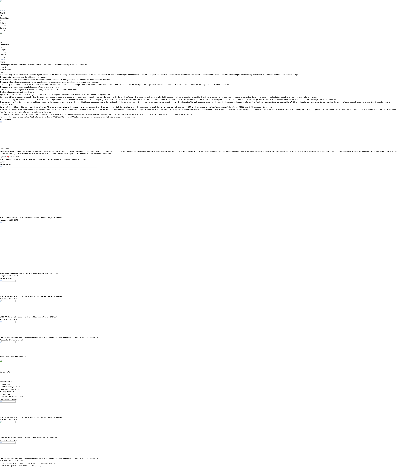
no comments (6, 72)
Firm (2, 15)
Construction (6, 69)
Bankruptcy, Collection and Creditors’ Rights (57, 154)
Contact (3, 30)
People (2, 20)
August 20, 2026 (7, 220)
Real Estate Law (95, 154)
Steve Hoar (5, 67)
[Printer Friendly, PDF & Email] (10, 156)
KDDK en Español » (9, 466)
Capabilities (4, 18)
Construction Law (80, 154)
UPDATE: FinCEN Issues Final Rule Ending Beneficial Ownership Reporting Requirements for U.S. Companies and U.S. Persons (49, 337)
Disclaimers (23, 466)
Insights (3, 23)
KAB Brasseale (18, 340)
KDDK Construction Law (115, 117)
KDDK (16, 220)
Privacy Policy (35, 466)
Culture (3, 25)
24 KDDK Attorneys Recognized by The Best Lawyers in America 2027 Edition (29, 273)
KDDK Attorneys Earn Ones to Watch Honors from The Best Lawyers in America (31, 217)
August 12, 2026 (6, 340)
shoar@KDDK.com (74, 117)
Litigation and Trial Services (31, 154)
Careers (3, 28)
